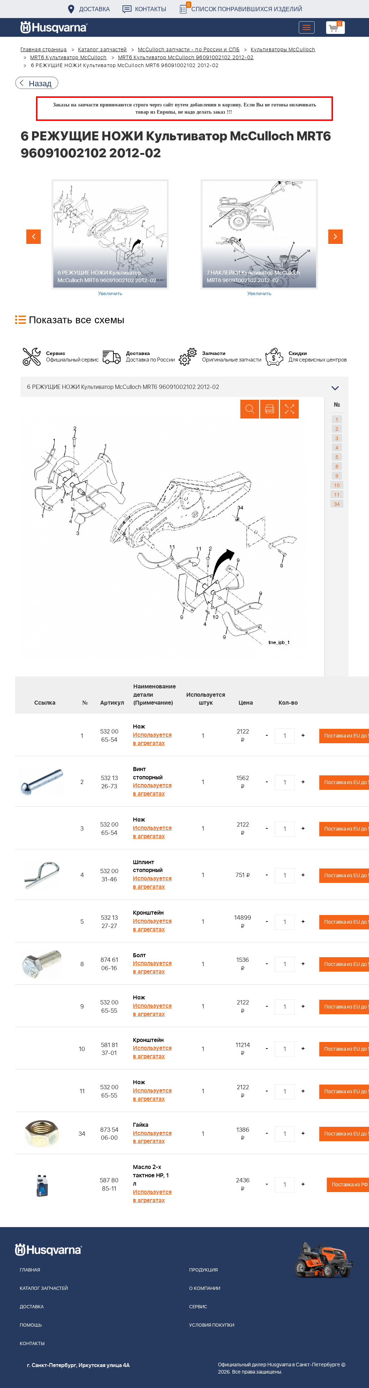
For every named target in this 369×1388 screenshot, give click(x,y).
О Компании (204, 1288)
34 (337, 503)
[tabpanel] (110, 238)
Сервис (198, 1307)
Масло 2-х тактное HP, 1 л (151, 1175)
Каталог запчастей (102, 49)
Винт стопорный (148, 773)
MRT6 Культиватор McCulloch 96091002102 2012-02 (186, 57)
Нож (139, 726)
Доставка (94, 9)
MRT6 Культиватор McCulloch (68, 57)
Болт (139, 955)
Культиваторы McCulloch (283, 49)
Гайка (140, 1125)
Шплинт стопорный (148, 866)
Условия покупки (211, 1325)
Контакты (150, 9)
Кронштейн (148, 912)
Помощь (31, 1325)
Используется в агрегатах (152, 739)
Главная (30, 1270)
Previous (33, 236)
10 (337, 485)
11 (337, 494)
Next (335, 236)
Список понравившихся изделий (244, 7)
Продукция (203, 1270)
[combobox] (184, 387)
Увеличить (110, 293)
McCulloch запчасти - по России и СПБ (189, 49)
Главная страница (44, 49)
